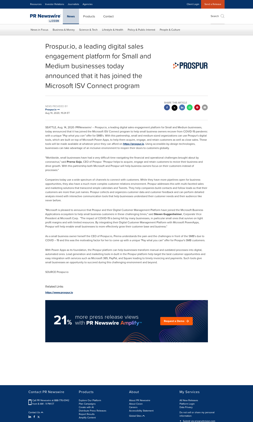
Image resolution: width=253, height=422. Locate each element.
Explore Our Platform (90, 400)
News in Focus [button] (39, 30)
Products (89, 16)
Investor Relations (54, 4)
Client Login (193, 4)
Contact (108, 16)
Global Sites (135, 416)
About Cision (136, 404)
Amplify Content (87, 417)
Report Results (87, 414)
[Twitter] (38, 417)
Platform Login (187, 404)
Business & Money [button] (64, 30)
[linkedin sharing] (182, 108)
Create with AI (86, 407)
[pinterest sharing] (197, 108)
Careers (133, 407)
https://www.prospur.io (59, 292)
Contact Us (34, 412)
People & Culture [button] (170, 30)
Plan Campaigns (87, 404)
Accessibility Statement (141, 411)
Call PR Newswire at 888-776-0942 (50, 400)
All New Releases (189, 400)
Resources (36, 4)
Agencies (88, 4)
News (71, 16)
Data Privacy (186, 407)
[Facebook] (34, 417)
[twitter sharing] (174, 108)
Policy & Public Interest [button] (141, 30)
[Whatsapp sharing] (190, 108)
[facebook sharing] (167, 108)
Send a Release (212, 4)
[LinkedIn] (30, 417)
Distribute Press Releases (92, 411)
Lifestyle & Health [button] (112, 30)
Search (215, 16)
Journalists (73, 4)
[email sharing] (205, 108)
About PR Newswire (139, 400)
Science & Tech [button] (88, 30)
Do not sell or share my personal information (197, 414)
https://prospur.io (133, 144)
